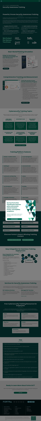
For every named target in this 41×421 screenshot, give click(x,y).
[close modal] (34, 201)
